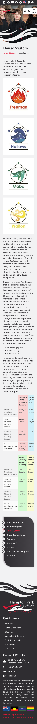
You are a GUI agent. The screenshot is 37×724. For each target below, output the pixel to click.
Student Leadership (15, 522)
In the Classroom (13, 627)
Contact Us (10, 648)
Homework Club (14, 547)
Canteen (11, 539)
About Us (9, 623)
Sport (12, 555)
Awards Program (14, 526)
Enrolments (10, 644)
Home (5, 53)
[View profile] (18, 114)
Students (12, 53)
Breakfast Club (13, 543)
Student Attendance (16, 535)
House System (13, 530)
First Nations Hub (13, 640)
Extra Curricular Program (18, 551)
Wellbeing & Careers (14, 636)
